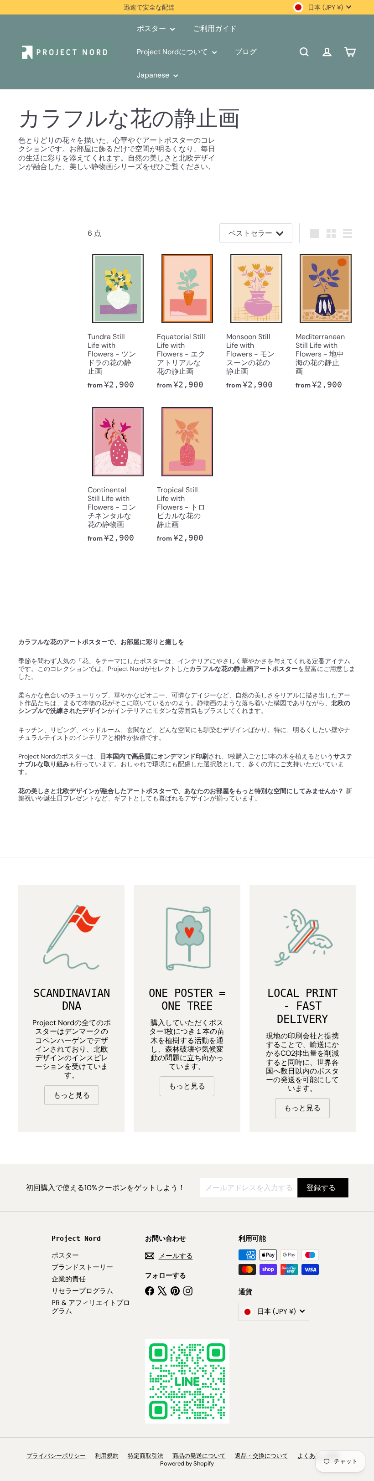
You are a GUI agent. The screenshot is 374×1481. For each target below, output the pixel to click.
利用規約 (107, 1456)
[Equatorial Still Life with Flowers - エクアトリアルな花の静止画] (187, 324)
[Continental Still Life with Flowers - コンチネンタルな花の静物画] (118, 477)
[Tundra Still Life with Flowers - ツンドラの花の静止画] (118, 324)
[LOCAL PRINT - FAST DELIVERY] (302, 937)
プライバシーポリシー (56, 1456)
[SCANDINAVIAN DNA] (71, 937)
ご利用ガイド (215, 28)
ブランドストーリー (82, 1267)
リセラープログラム (82, 1290)
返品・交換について (261, 1456)
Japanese (154, 75)
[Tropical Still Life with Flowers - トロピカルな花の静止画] (187, 477)
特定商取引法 (145, 1456)
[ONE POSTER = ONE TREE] (186, 937)
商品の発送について (199, 1456)
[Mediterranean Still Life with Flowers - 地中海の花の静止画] (326, 324)
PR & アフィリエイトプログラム (91, 1307)
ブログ (246, 52)
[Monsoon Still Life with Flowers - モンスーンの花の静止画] (256, 324)
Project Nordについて (173, 52)
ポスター (152, 28)
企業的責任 (69, 1279)
